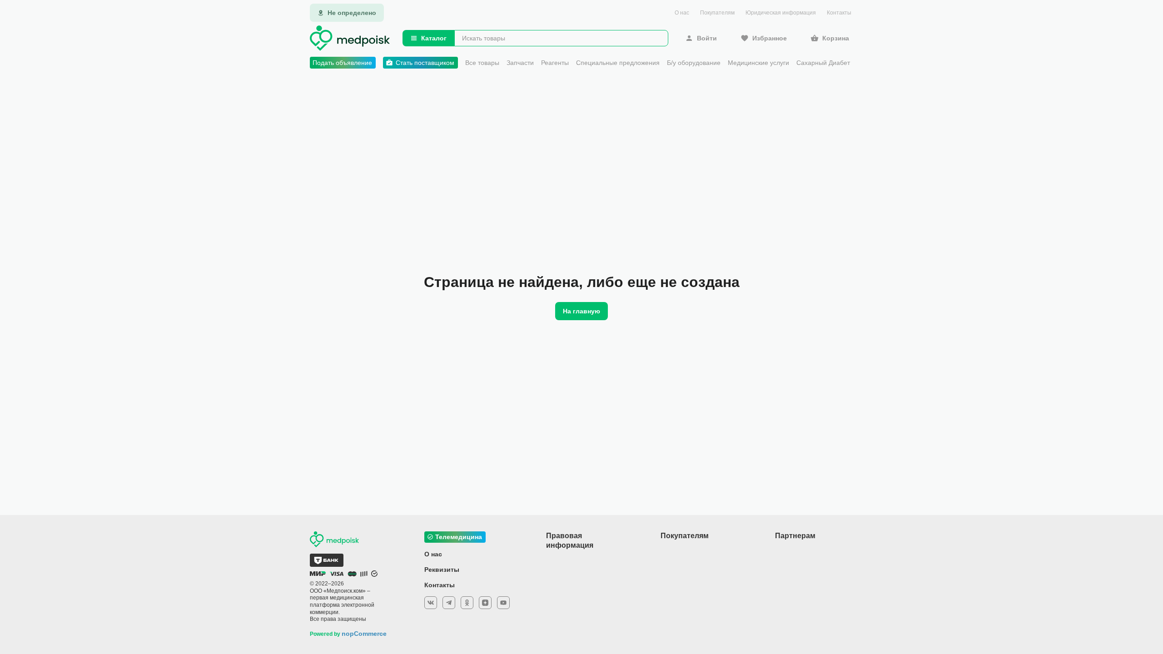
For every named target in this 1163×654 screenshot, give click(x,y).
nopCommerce (364, 633)
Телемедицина (458, 536)
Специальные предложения (618, 62)
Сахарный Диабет (823, 62)
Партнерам (795, 536)
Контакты (839, 13)
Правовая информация (569, 540)
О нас (682, 13)
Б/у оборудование (694, 62)
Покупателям (717, 13)
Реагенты (555, 62)
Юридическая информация (781, 13)
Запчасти (520, 62)
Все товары (482, 62)
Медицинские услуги (758, 62)
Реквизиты (441, 569)
